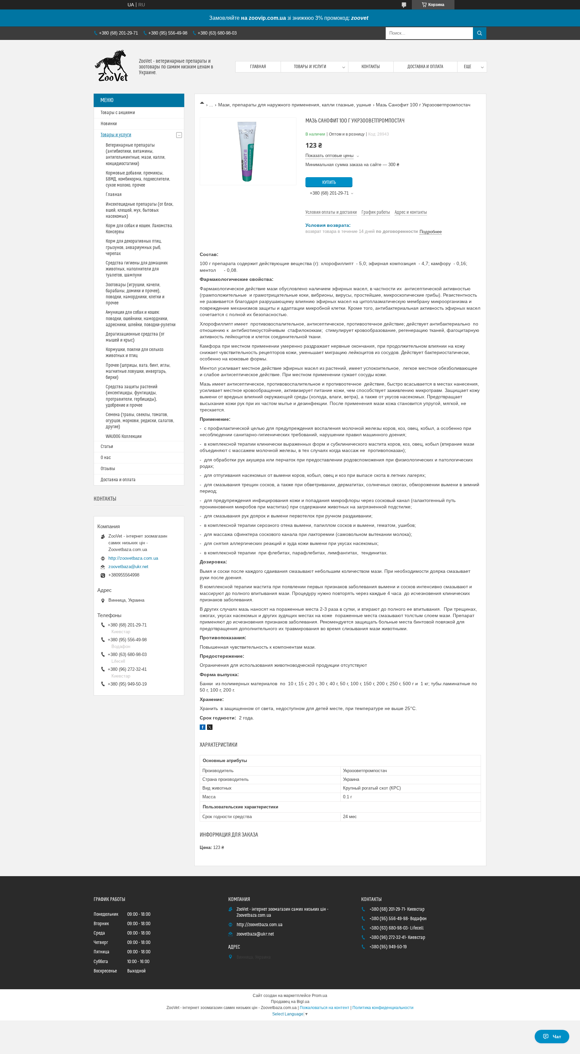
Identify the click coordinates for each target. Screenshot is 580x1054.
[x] (209, 728)
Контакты (370, 66)
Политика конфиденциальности (383, 1007)
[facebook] (202, 728)
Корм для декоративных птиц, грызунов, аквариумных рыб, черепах (134, 247)
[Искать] (479, 33)
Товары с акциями (118, 112)
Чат (557, 1036)
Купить (329, 182)
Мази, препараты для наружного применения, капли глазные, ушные (294, 104)
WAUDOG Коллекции (124, 436)
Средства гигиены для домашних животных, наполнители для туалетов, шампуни (137, 269)
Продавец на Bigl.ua (290, 1001)
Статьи (107, 446)
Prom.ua (319, 995)
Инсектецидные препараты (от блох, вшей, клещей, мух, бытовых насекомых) (140, 210)
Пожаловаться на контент (324, 1007)
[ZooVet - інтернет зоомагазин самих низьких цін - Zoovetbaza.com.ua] (114, 67)
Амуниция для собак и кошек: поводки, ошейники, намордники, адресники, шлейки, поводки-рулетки (141, 318)
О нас (106, 457)
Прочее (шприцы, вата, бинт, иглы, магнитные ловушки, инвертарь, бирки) (138, 371)
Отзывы (108, 468)
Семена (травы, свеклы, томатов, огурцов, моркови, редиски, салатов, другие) (140, 421)
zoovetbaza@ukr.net (128, 566)
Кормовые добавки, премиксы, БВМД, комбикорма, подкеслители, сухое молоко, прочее (138, 179)
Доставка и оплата (425, 66)
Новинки (109, 124)
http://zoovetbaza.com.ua (133, 558)
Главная (258, 66)
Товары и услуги (310, 66)
